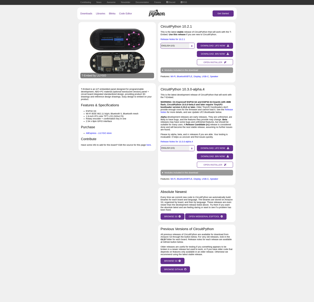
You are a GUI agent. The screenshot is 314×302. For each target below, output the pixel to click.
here (148, 145)
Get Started (223, 13)
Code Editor (125, 13)
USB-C (205, 76)
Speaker (214, 76)
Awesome (111, 2)
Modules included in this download (181, 70)
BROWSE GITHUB (173, 269)
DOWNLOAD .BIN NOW (213, 54)
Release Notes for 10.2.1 (173, 39)
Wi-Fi (173, 76)
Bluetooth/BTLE (184, 76)
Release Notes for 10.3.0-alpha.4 (177, 141)
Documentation (142, 2)
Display (197, 76)
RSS (184, 2)
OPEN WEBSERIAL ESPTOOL (204, 216)
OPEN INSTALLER (213, 62)
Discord (171, 2)
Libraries (100, 13)
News (98, 2)
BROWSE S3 (170, 216)
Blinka (112, 13)
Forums (157, 2)
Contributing (85, 2)
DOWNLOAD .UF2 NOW (213, 45)
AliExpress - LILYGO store (99, 133)
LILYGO (101, 75)
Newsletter (125, 2)
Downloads (86, 13)
